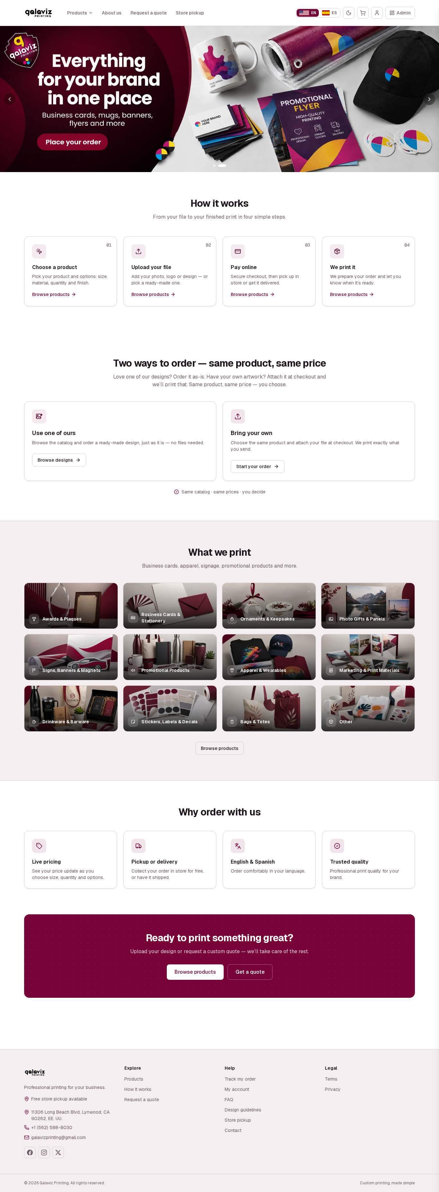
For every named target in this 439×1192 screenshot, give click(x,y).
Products (77, 13)
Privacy (333, 1089)
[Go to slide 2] (222, 165)
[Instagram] (44, 1152)
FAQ (229, 1099)
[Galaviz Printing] (38, 13)
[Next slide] (429, 99)
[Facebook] (30, 1152)
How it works (137, 1089)
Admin (404, 13)
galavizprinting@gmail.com (58, 1137)
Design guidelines (243, 1110)
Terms (331, 1079)
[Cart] (363, 13)
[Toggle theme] (348, 13)
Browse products (219, 748)
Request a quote (148, 13)
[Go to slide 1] (214, 165)
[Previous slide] (9, 99)
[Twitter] (58, 1152)
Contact (233, 1130)
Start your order (253, 466)
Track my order (240, 1079)
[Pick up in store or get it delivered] (219, 99)
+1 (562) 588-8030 (51, 1127)
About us (111, 13)
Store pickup (190, 13)
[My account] (377, 13)
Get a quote (250, 972)
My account (237, 1089)
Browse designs (55, 460)
